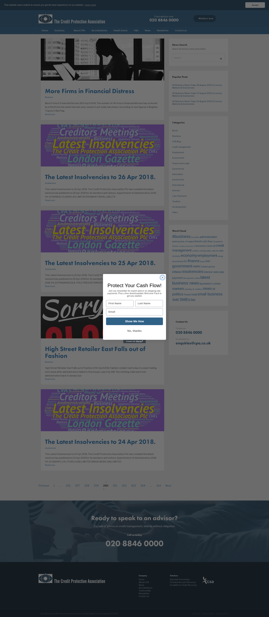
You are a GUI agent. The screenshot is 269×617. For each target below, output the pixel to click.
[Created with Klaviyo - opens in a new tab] (134, 341)
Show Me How (134, 321)
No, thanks (134, 330)
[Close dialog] (162, 277)
